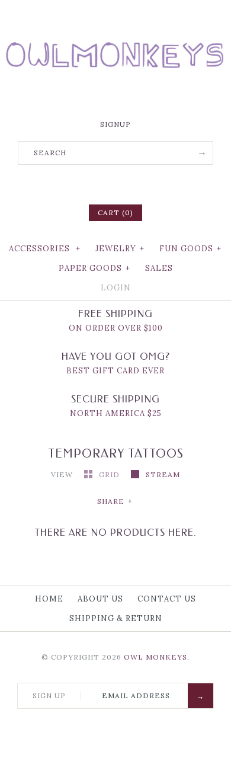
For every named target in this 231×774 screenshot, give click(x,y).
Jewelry (120, 249)
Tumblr (146, 183)
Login (116, 288)
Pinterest (115, 183)
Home (49, 599)
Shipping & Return (115, 618)
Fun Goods (190, 249)
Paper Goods (94, 268)
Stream (163, 474)
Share (115, 501)
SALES (159, 268)
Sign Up (49, 695)
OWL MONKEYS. (157, 657)
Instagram (130, 183)
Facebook (84, 183)
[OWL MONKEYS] (115, 18)
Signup (115, 124)
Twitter (100, 183)
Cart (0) (115, 212)
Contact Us (166, 599)
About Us (100, 599)
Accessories (45, 249)
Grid (110, 474)
